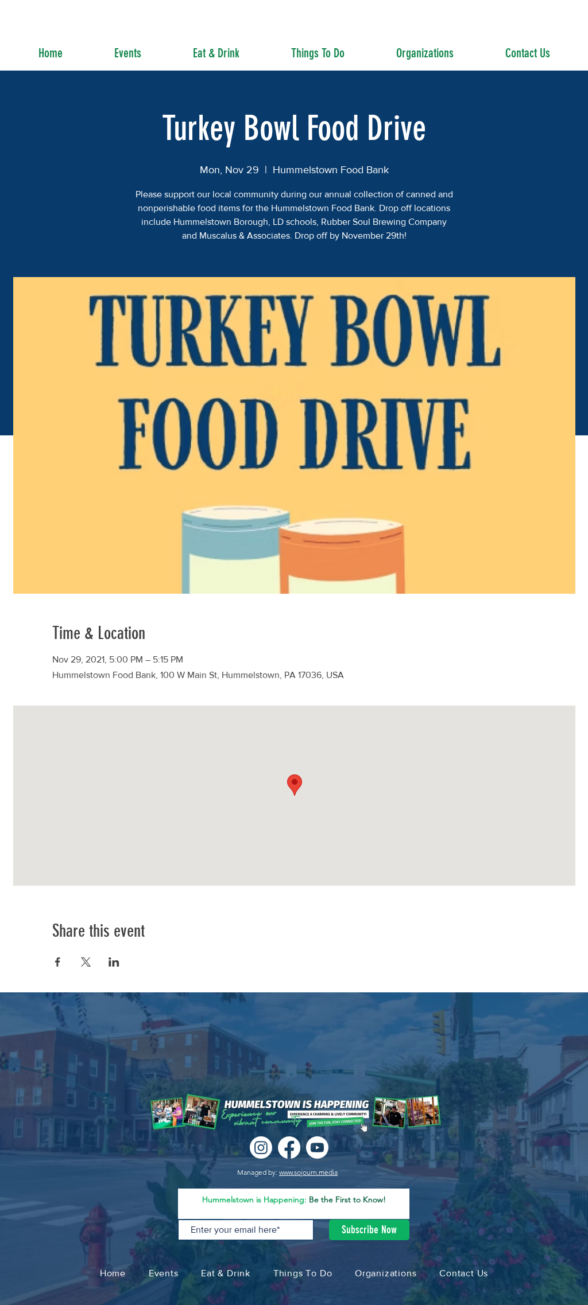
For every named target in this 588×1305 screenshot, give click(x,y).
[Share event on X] (85, 962)
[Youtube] (317, 1147)
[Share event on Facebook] (57, 962)
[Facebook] (289, 1147)
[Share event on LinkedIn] (114, 962)
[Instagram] (261, 1147)
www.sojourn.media (308, 1172)
